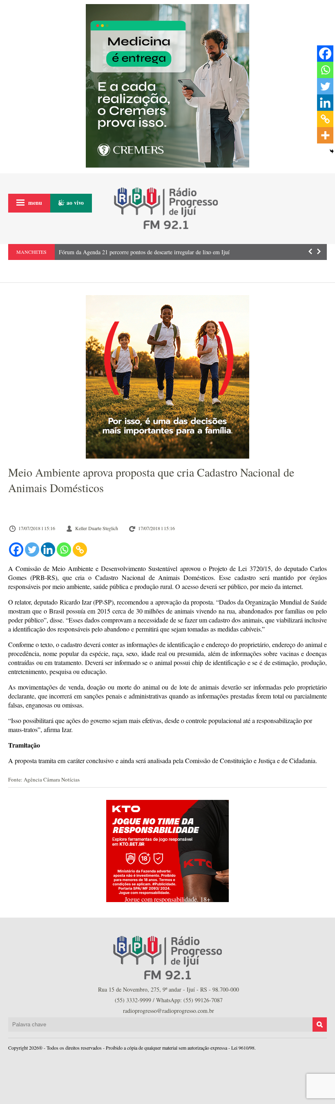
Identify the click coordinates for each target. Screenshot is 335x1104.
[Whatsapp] (64, 549)
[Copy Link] (80, 549)
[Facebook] (16, 549)
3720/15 (260, 568)
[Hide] (331, 151)
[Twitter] (32, 549)
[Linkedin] (48, 549)
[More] (325, 135)
